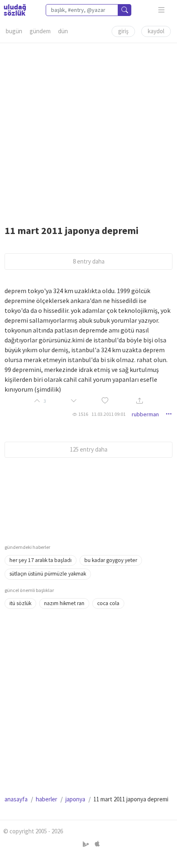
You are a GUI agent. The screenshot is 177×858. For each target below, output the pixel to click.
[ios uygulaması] (97, 844)
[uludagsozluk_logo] (14, 10)
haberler (46, 799)
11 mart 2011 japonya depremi (72, 230)
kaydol (156, 31)
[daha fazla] (161, 10)
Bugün (14, 31)
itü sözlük (20, 603)
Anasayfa (16, 799)
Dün (63, 31)
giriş (123, 31)
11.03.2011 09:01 (108, 414)
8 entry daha (89, 261)
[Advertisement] (88, 131)
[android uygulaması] (87, 844)
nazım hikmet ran (64, 603)
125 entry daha (88, 449)
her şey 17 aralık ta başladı (40, 560)
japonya (75, 799)
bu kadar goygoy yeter (110, 560)
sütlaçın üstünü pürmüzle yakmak (47, 573)
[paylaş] (139, 401)
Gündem (40, 31)
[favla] (105, 401)
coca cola (108, 603)
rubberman (145, 414)
